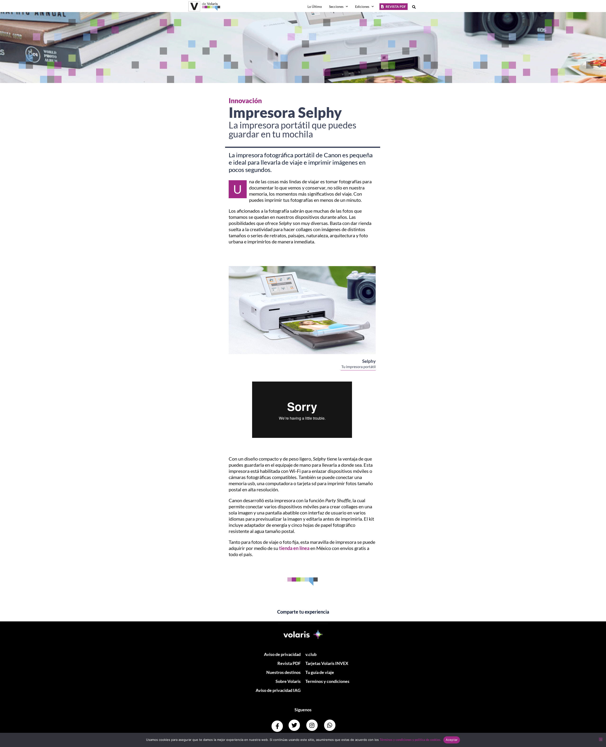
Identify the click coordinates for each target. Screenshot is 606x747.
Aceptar (452, 740)
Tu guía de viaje (319, 672)
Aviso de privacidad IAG (278, 690)
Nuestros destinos (283, 672)
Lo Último (314, 6)
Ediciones (362, 6)
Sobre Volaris (288, 681)
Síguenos (303, 709)
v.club (310, 654)
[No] (600, 739)
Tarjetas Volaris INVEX (326, 663)
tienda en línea (294, 548)
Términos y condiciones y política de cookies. (410, 740)
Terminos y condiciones (327, 681)
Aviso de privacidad (282, 654)
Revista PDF (289, 663)
